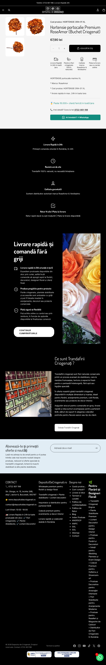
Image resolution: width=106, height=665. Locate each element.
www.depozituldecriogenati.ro (21, 499)
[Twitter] (94, 645)
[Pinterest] (98, 645)
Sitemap (76, 533)
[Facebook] (74, 645)
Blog (74, 514)
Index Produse (78, 517)
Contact (75, 536)
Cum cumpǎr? (78, 489)
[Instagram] (79, 645)
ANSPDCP (76, 520)
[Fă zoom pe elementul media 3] (15, 47)
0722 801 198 (48, 3)
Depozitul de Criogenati (21, 644)
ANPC (75, 523)
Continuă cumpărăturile (28, 332)
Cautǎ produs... (79, 486)
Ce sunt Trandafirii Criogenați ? (70, 361)
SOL (74, 529)
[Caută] (9, 10)
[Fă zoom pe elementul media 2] (35, 26)
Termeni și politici (53, 646)
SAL (74, 526)
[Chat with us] (99, 657)
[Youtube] (84, 645)
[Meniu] (3, 10)
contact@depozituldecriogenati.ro (21, 504)
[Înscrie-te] (96, 448)
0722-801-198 (81, 110)
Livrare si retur (78, 492)
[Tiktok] (89, 645)
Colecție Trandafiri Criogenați (68, 427)
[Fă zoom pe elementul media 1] (15, 26)
